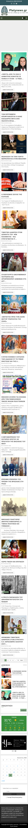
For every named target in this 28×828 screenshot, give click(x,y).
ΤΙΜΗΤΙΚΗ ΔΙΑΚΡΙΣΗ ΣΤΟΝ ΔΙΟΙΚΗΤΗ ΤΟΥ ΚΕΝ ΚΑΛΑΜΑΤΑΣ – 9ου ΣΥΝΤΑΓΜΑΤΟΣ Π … (11, 235)
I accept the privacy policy (14, 797)
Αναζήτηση (6, 706)
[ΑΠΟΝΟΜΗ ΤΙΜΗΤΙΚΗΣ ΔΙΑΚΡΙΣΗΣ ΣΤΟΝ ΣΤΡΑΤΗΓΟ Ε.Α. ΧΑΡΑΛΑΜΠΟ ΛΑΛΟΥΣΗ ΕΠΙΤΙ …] (14, 624)
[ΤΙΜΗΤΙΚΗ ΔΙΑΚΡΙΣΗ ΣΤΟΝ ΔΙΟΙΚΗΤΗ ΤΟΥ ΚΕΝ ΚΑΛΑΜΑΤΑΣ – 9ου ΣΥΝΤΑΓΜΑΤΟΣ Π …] (14, 219)
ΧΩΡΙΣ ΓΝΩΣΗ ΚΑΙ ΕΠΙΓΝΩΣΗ (12, 562)
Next (21, 660)
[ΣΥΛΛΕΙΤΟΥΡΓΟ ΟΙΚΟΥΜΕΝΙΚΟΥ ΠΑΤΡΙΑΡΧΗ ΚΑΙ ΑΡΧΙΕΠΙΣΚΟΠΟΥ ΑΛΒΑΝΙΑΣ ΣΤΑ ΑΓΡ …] (14, 262)
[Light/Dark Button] (23, 18)
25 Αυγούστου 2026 (7, 80)
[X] (14, 3)
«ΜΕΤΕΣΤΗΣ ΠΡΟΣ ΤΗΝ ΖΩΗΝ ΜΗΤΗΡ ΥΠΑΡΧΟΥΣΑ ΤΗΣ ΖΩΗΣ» (13, 319)
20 (14, 772)
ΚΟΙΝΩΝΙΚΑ (6, 69)
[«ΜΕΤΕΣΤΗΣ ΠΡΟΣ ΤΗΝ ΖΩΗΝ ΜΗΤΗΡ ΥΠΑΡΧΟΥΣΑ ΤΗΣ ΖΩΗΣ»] (14, 304)
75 (18, 660)
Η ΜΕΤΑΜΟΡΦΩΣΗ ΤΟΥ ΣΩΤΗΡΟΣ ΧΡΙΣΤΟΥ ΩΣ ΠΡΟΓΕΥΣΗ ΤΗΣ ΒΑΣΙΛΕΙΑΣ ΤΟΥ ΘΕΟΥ (13, 440)
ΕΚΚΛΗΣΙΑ (5, 269)
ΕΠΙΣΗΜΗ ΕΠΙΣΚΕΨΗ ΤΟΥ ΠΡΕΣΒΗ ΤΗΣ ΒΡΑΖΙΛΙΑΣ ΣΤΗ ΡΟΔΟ (12, 481)
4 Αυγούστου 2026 (7, 603)
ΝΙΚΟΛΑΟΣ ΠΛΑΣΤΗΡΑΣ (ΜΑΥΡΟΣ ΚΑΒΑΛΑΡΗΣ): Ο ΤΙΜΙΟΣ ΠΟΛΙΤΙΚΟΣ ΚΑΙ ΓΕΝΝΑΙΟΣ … (11, 522)
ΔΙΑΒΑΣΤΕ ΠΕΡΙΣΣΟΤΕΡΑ (8, 89)
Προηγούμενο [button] (3, 743)
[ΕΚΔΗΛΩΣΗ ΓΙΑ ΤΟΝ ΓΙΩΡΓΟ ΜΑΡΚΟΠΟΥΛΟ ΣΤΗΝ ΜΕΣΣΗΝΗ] (14, 144)
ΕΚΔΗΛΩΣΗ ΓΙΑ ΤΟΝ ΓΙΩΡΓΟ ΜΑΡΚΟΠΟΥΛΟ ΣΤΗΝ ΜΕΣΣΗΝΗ (13, 157)
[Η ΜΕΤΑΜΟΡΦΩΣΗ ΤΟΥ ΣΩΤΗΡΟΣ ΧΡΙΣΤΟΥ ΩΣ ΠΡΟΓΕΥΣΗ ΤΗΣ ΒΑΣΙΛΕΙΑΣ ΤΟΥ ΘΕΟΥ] (14, 424)
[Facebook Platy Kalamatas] (11, 3)
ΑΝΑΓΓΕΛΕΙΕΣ (6, 151)
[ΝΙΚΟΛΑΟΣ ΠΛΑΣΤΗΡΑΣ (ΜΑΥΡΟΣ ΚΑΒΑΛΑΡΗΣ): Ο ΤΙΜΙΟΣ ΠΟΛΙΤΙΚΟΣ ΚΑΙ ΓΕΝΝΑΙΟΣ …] (14, 507)
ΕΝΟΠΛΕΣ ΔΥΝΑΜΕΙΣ (8, 227)
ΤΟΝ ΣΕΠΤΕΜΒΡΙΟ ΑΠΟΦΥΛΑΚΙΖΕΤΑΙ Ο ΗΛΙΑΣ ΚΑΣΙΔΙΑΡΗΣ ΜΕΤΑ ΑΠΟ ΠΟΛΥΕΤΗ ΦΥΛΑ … (11, 117)
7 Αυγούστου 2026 (7, 445)
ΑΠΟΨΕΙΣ (5, 189)
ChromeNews (23, 824)
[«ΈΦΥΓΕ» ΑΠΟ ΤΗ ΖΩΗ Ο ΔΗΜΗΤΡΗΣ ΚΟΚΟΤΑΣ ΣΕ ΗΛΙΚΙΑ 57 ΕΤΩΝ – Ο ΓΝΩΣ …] (14, 61)
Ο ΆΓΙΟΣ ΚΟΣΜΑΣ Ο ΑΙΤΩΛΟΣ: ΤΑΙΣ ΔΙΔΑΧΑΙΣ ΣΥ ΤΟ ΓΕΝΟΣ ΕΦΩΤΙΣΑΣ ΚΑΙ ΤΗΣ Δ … (12, 359)
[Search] (26, 18)
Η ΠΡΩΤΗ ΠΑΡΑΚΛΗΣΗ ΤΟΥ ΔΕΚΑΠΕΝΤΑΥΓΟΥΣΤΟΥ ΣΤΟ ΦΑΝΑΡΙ (12, 599)
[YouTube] (16, 3)
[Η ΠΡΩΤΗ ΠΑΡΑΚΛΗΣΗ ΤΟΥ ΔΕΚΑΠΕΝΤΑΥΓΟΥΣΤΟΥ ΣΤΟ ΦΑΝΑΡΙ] (14, 584)
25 (6, 775)
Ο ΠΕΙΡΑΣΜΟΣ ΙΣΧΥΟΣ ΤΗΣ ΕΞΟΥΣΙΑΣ (11, 195)
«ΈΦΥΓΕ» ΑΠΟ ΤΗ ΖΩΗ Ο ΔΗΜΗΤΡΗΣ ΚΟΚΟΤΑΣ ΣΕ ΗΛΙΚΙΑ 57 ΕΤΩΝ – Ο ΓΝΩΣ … (12, 76)
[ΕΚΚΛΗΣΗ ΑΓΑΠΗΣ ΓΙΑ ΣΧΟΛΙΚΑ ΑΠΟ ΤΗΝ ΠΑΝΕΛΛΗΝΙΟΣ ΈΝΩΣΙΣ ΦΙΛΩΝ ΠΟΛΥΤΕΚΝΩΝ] (14, 384)
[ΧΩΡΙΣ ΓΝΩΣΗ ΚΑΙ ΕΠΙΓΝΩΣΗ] (14, 549)
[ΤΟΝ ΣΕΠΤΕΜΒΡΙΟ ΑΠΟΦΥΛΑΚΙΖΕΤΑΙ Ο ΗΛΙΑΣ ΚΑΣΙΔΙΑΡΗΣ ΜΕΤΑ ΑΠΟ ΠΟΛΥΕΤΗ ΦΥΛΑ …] (14, 101)
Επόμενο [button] (25, 743)
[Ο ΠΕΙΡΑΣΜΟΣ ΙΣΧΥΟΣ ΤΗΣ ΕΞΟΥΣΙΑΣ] (14, 182)
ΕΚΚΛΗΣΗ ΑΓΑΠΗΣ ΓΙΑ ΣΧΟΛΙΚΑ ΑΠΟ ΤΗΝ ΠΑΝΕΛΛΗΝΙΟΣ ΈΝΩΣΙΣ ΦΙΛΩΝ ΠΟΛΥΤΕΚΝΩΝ (13, 399)
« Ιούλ (3, 781)
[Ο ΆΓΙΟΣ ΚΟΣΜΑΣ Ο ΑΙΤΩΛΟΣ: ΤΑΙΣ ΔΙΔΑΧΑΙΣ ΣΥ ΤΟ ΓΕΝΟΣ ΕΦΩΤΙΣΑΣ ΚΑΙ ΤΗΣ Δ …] (14, 344)
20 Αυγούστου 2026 (7, 241)
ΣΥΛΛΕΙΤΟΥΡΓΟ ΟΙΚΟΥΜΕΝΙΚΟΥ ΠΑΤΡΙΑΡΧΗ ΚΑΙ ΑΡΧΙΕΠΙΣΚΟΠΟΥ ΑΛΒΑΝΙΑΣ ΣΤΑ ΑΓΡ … (13, 277)
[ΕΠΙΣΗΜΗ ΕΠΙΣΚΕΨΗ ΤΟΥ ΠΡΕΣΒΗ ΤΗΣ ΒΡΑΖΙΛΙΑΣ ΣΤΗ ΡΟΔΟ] (14, 466)
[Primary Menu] (1, 18)
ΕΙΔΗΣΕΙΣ (5, 109)
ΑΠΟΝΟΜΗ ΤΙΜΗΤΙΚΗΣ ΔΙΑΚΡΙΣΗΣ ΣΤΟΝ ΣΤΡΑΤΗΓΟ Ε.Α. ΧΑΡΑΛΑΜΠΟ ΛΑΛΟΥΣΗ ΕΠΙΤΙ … (12, 640)
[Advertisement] (14, 35)
